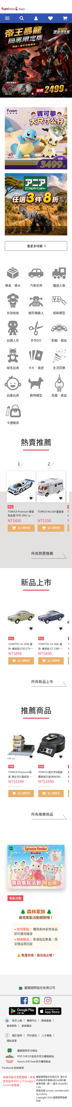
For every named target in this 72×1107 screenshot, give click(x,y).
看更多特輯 (34, 246)
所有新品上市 (42, 681)
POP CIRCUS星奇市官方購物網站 (35, 1056)
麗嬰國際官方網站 (27, 1050)
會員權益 (26, 1025)
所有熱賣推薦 (42, 553)
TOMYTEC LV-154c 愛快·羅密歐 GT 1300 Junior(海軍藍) (50, 648)
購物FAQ (31, 1020)
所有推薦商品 (42, 814)
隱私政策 (12, 1040)
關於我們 (17, 1035)
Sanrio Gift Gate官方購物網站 (34, 1061)
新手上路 (17, 1020)
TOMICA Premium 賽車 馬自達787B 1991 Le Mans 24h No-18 (21, 513)
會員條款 (12, 1025)
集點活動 (15, 898)
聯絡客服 (46, 1020)
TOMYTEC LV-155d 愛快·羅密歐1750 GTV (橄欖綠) (20, 648)
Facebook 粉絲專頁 (13, 1067)
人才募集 (47, 1035)
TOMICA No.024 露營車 (51, 511)
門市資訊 (32, 1035)
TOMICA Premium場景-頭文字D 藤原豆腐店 (19, 776)
